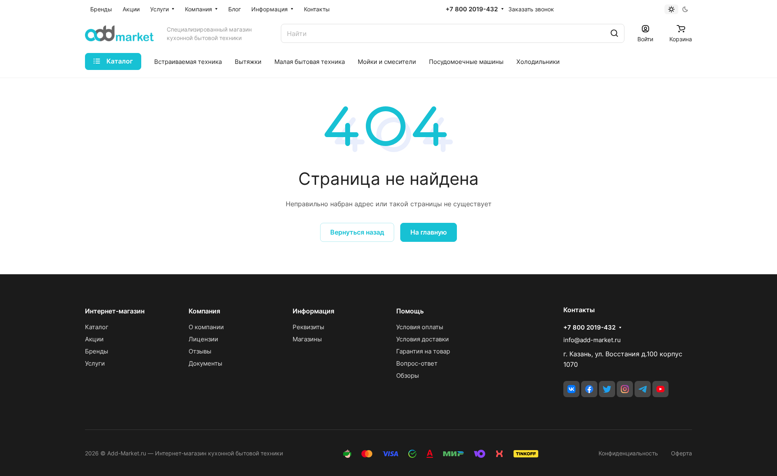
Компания (204, 311)
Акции (94, 339)
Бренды (96, 351)
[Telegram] (643, 389)
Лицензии (203, 339)
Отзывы (200, 351)
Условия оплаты (419, 327)
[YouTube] (660, 389)
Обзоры (407, 375)
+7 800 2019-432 (472, 9)
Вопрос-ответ (416, 363)
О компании (206, 327)
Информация (313, 311)
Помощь (410, 311)
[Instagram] (625, 389)
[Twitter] (607, 389)
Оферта (681, 453)
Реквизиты (308, 327)
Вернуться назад (357, 232)
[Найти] (614, 33)
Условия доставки (422, 339)
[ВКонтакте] (571, 389)
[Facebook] (589, 389)
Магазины (307, 339)
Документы (205, 363)
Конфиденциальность (628, 453)
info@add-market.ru (592, 340)
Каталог (96, 327)
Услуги (95, 363)
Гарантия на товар (423, 351)
